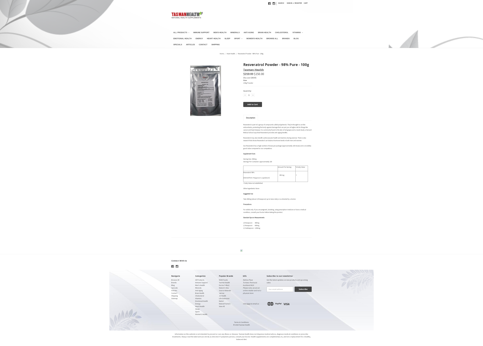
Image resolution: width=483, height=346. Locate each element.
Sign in (289, 3)
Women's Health (254, 39)
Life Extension (224, 298)
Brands (286, 39)
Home (222, 54)
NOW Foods (223, 280)
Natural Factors (224, 304)
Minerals (235, 32)
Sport (237, 39)
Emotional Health (182, 39)
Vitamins (296, 32)
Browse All (272, 39)
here (248, 304)
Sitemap (174, 298)
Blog (296, 39)
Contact (203, 45)
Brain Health (264, 32)
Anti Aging (249, 32)
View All (222, 306)
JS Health (222, 296)
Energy (199, 39)
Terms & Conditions (241, 322)
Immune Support (201, 32)
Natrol (221, 301)
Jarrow (221, 293)
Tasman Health (224, 282)
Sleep (227, 39)
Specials (177, 45)
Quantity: (247, 91)
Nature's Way (224, 288)
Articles (190, 45)
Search (281, 3)
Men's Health (219, 32)
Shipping (215, 45)
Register (298, 3)
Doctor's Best (224, 285)
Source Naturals (225, 290)
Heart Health (213, 39)
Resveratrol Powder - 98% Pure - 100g (250, 54)
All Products (180, 32)
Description (250, 118)
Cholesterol (281, 32)
